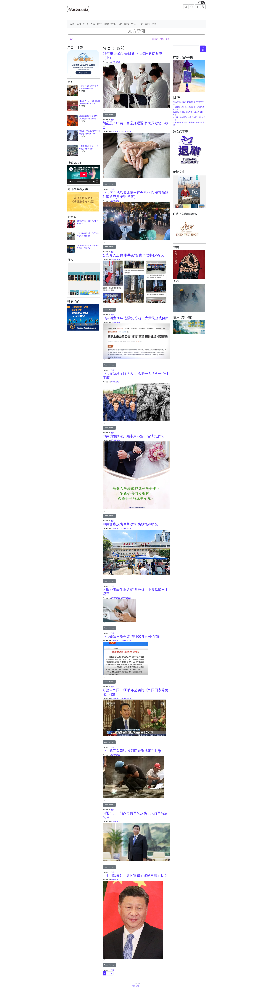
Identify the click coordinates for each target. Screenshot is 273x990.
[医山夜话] (194, 206)
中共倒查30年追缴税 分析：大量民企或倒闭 (136, 318)
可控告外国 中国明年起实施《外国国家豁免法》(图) (135, 692)
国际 (147, 24)
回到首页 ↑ (136, 986)
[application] (83, 174)
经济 (85, 24)
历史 (140, 24)
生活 (133, 24)
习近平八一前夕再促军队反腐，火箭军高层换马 (135, 815)
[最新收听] (94, 292)
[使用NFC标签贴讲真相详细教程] (74, 292)
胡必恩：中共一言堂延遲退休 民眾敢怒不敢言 (135, 125)
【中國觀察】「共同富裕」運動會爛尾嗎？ (135, 875)
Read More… (110, 114)
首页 (72, 24)
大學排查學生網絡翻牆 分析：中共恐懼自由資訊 (135, 591)
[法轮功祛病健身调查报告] (202, 206)
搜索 (203, 48)
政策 (92, 24)
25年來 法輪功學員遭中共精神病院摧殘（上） (132, 55)
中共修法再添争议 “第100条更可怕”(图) (132, 636)
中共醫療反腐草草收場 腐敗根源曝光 (130, 524)
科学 (106, 24)
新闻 (78, 24)
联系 (154, 24)
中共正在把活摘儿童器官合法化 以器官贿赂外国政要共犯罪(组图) (135, 194)
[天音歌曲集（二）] (187, 206)
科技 (99, 24)
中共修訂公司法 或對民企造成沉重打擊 (132, 750)
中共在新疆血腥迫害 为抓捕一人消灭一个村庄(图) (135, 375)
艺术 (119, 24)
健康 (126, 24)
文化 (113, 24)
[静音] (94, 181)
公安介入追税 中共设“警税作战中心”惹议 (133, 255)
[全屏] (97, 181)
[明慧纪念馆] (84, 292)
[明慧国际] (179, 206)
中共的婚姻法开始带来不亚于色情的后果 (133, 436)
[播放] (70, 181)
